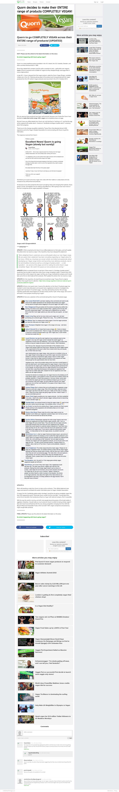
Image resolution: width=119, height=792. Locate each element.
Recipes (35, 2)
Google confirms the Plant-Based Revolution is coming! (95, 140)
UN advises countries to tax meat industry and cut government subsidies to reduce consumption (95, 69)
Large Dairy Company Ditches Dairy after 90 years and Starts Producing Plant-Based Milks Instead (95, 50)
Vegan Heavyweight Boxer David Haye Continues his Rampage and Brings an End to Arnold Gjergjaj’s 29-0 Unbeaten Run (52, 641)
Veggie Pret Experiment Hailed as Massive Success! (95, 148)
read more (26, 749)
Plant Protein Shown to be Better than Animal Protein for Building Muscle (94, 123)
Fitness (42, 2)
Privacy (115, 790)
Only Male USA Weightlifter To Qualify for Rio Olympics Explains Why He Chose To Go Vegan (95, 159)
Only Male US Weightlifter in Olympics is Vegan (52, 705)
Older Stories (110, 790)
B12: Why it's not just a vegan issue (95, 96)
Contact (48, 2)
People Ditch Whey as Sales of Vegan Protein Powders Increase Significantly (95, 132)
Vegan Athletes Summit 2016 (46, 573)
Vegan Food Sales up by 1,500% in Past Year (51, 628)
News (30, 2)
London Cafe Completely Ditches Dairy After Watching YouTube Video (94, 41)
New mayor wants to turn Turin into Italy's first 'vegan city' (95, 59)
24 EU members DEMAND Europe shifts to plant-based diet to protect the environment (95, 87)
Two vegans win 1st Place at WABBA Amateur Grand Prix (94, 114)
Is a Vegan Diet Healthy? (44, 606)
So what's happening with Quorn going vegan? (31, 57)
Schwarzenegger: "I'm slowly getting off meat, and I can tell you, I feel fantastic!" (95, 106)
